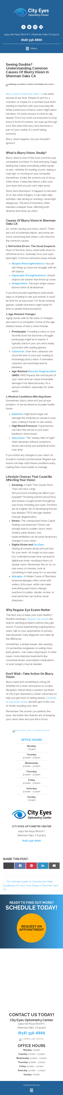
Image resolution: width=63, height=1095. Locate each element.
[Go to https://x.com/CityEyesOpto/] (29, 27)
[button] (31, 928)
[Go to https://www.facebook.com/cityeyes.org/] (23, 27)
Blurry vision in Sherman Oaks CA (24, 93)
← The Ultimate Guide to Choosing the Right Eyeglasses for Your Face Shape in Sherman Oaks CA (30, 885)
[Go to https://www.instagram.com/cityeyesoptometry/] (35, 27)
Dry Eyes (39, 544)
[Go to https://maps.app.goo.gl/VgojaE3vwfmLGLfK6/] (41, 27)
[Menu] (31, 1090)
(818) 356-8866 (31, 40)
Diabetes (17, 414)
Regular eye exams (38, 618)
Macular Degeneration (42, 371)
